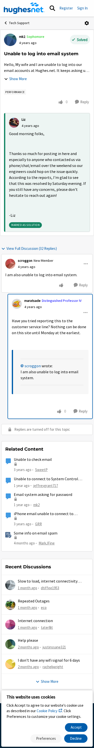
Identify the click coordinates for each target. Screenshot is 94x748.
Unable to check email (33, 459)
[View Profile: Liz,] (14, 123)
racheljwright (53, 666)
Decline (76, 738)
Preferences (46, 738)
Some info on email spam (35, 533)
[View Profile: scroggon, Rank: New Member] (10, 264)
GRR (38, 524)
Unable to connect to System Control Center (46, 479)
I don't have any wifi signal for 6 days (49, 660)
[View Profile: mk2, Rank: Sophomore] (10, 40)
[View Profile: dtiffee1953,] (10, 585)
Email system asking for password (43, 494)
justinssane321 (54, 647)
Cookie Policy (47, 710)
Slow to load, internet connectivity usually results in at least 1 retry (47, 581)
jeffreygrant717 (45, 485)
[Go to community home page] (24, 8)
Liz (24, 119)
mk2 (22, 36)
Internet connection (35, 620)
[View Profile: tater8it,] (10, 625)
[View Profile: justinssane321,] (10, 644)
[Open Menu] (86, 23)
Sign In (82, 8)
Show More (18, 78)
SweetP (41, 469)
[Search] (52, 8)
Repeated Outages (34, 601)
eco (44, 607)
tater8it (47, 627)
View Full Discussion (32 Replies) (32, 248)
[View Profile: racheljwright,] (10, 664)
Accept (76, 727)
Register (66, 8)
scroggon (25, 260)
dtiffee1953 (50, 588)
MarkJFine (47, 543)
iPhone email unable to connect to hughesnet (43, 514)
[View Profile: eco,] (10, 605)
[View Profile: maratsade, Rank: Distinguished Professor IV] (17, 304)
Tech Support (19, 23)
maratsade (32, 300)
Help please (28, 640)
